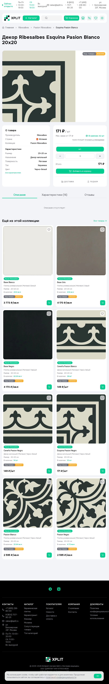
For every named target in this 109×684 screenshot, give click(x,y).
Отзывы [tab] (89, 195)
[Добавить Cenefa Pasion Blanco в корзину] (102, 387)
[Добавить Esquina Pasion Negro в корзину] (102, 471)
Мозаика (28, 622)
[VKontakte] (59, 589)
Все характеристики (13, 173)
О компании (73, 608)
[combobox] (54, 18)
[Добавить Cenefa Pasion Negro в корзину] (49, 471)
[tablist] (54, 195)
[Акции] (89, 18)
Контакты (72, 612)
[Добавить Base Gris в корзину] (102, 302)
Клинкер (28, 619)
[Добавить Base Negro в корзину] (49, 387)
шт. (80, 149)
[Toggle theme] (102, 18)
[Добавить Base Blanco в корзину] (49, 302)
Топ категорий (31, 633)
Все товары (99, 221)
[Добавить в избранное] (49, 229)
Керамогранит (30, 615)
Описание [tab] (19, 195)
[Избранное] (95, 18)
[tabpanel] (54, 207)
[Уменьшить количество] (60, 156)
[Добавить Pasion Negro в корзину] (102, 555)
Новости (50, 612)
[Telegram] (50, 589)
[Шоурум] (83, 18)
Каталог (49, 608)
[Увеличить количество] (100, 156)
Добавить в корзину (82, 171)
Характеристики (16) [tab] (54, 195)
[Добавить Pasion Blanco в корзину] (49, 555)
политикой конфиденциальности (61, 677)
